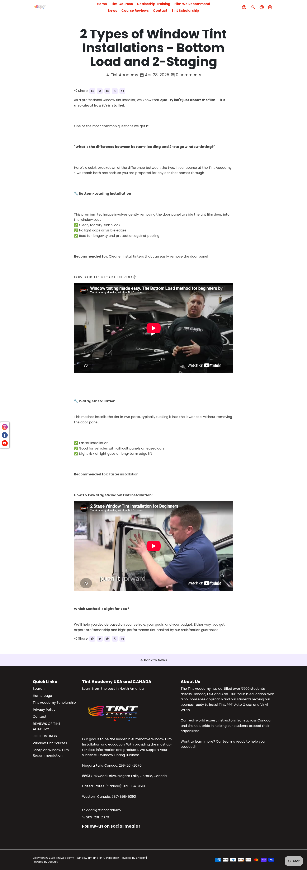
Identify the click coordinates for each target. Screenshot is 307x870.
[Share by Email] (122, 91)
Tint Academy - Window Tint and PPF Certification (87, 858)
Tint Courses (122, 3)
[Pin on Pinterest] (107, 91)
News (112, 10)
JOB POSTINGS (45, 736)
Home (102, 3)
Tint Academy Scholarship (54, 702)
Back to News (153, 660)
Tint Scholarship (185, 10)
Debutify (53, 862)
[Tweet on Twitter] (100, 91)
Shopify (141, 858)
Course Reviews (135, 10)
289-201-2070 (95, 817)
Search (38, 688)
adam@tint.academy (101, 810)
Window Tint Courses (50, 743)
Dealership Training (153, 3)
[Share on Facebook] (92, 91)
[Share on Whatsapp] (115, 91)
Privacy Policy (44, 709)
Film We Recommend (192, 3)
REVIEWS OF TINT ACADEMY (47, 726)
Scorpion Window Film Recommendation (51, 753)
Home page (42, 695)
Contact (160, 10)
